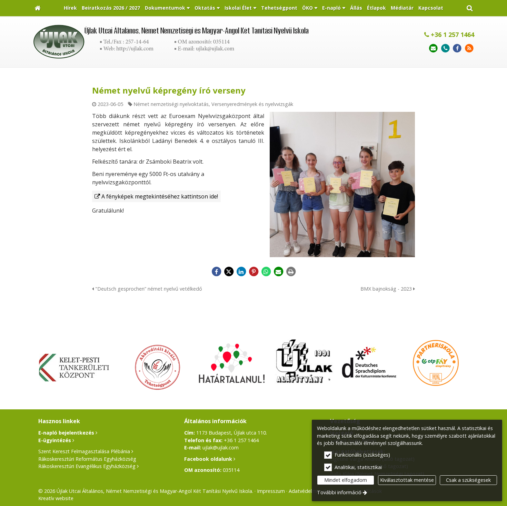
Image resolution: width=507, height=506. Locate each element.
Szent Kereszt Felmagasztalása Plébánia (84, 451)
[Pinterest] (253, 271)
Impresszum (271, 491)
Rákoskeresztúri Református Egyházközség (87, 459)
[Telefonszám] (445, 48)
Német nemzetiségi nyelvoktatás (171, 104)
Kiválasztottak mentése (407, 480)
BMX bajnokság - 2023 (386, 288)
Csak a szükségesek (468, 480)
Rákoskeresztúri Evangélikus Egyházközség (87, 466)
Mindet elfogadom (345, 480)
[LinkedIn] (241, 271)
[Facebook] (457, 48)
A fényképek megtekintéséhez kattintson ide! (159, 196)
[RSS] (469, 48)
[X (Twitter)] (228, 271)
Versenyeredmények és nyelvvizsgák (252, 104)
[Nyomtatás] (290, 271)
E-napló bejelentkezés (66, 432)
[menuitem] (37, 8)
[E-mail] (433, 48)
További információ (339, 492)
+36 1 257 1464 (451, 34)
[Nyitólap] (37, 8)
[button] (469, 8)
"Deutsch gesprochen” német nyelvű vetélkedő (148, 288)
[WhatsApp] (265, 271)
